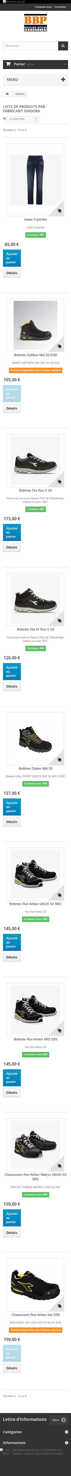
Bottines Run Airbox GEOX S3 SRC (35, 904)
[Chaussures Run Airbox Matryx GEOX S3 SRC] (35, 1144)
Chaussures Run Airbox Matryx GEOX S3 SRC (35, 1177)
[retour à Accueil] (7, 94)
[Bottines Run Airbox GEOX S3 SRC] (35, 874)
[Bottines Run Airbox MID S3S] (35, 1009)
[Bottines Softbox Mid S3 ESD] (35, 325)
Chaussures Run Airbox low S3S (36, 1315)
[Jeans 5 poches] (35, 179)
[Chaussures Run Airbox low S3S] (35, 1285)
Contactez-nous (43, 7)
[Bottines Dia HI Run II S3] (35, 599)
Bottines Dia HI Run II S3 (35, 629)
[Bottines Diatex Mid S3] (35, 738)
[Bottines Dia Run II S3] (35, 460)
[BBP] (35, 23)
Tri (4, 118)
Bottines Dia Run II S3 (35, 490)
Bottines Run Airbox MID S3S (35, 1039)
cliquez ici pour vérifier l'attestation (43, 1453)
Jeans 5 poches (35, 219)
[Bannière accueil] (35, 2)
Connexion (60, 7)
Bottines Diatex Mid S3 (35, 768)
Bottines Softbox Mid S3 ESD (35, 355)
